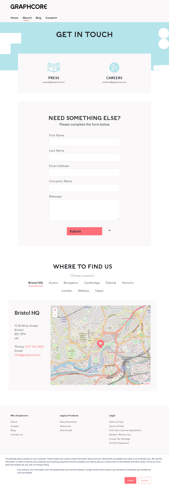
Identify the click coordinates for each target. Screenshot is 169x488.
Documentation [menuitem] (68, 421)
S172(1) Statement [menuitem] (119, 443)
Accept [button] (130, 480)
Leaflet (146, 383)
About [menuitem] (26, 17)
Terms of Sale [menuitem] (116, 426)
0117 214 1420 (34, 346)
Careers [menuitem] (50, 17)
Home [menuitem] (14, 17)
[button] (100, 344)
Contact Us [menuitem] (17, 434)
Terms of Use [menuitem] (116, 421)
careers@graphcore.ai (114, 82)
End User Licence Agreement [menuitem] (125, 430)
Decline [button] (144, 480)
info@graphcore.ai (28, 355)
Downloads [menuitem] (66, 430)
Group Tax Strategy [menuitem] (119, 438)
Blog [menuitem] (38, 17)
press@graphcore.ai (54, 82)
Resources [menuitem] (65, 426)
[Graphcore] (29, 6)
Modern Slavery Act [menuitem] (120, 434)
